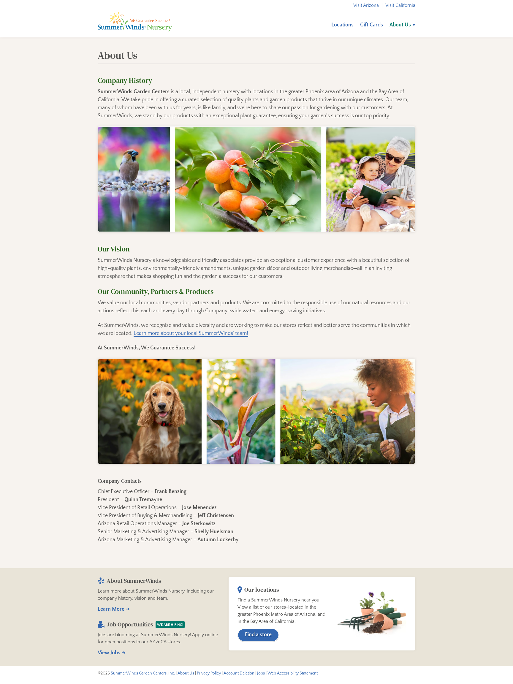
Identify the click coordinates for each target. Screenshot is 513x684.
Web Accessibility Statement (292, 673)
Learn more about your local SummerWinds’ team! (191, 333)
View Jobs (109, 653)
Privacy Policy (209, 673)
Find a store (258, 635)
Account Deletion (239, 673)
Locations (342, 25)
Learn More (111, 609)
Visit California (400, 5)
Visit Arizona (366, 5)
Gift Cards (371, 25)
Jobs (261, 673)
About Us (400, 25)
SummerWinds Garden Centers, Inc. (143, 673)
